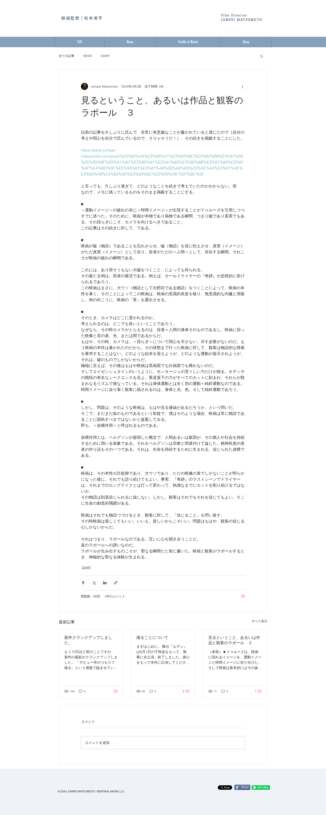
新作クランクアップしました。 (88, 640)
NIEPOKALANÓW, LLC (110, 791)
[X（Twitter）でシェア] (94, 583)
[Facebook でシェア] (83, 583)
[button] (261, 56)
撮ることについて (152, 637)
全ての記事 (66, 56)
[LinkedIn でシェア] (105, 583)
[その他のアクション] (242, 86)
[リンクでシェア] (116, 583)
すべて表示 (259, 621)
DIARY (105, 56)
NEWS (87, 56)
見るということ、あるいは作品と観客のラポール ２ (234, 640)
